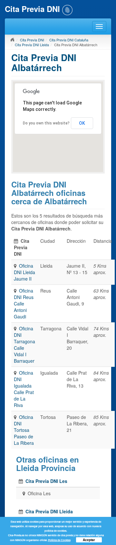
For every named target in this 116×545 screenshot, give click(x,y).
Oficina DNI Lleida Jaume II (24, 272)
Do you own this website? (46, 123)
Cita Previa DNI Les (46, 481)
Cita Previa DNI (32, 39)
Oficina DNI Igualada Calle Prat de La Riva (24, 388)
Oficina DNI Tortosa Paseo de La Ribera (24, 430)
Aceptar (89, 540)
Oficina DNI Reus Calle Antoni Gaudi (24, 303)
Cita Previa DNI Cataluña (68, 39)
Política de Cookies (59, 540)
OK (82, 123)
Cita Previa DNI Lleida (32, 44)
